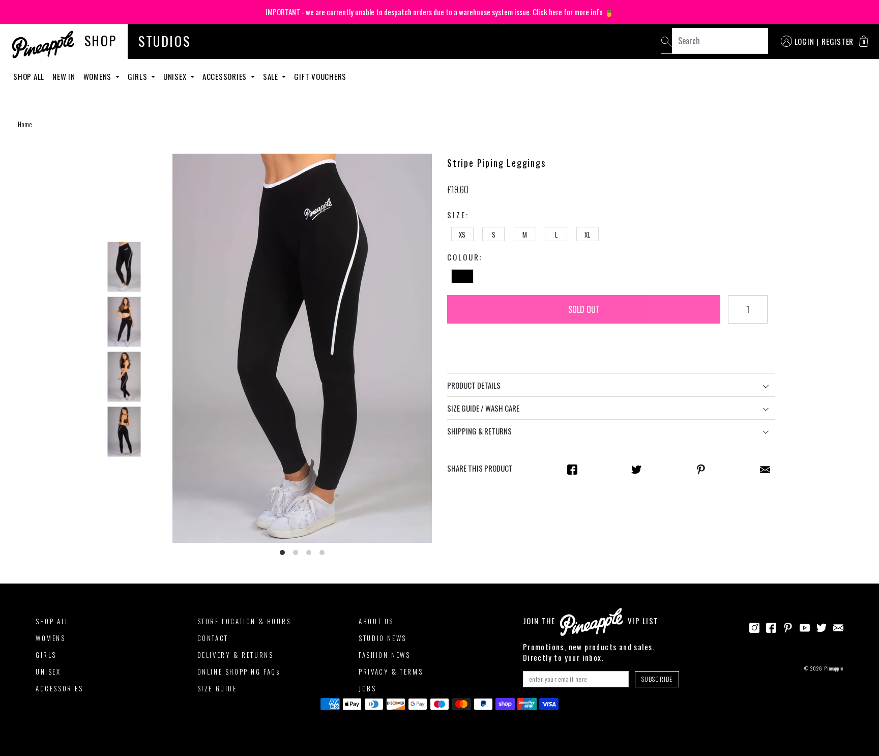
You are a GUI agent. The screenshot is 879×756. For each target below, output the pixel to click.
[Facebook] (771, 626)
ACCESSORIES (59, 688)
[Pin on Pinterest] (701, 468)
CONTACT (212, 638)
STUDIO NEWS (382, 638)
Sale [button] (271, 76)
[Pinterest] (788, 626)
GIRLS (46, 655)
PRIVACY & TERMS (391, 671)
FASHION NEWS (384, 655)
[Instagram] (754, 626)
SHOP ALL (52, 621)
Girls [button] (139, 76)
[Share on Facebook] (572, 468)
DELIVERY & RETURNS (235, 655)
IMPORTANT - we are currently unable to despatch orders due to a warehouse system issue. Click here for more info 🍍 (440, 11)
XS (462, 234)
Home (25, 124)
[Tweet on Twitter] (636, 468)
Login (804, 41)
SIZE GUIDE (217, 688)
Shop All (28, 76)
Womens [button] (98, 76)
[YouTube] (805, 626)
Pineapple (833, 668)
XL (587, 234)
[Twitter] (821, 626)
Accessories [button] (225, 76)
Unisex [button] (175, 76)
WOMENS (51, 638)
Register (838, 41)
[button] (863, 41)
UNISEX (48, 671)
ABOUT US (376, 621)
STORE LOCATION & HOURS (244, 621)
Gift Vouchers (320, 76)
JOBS (367, 688)
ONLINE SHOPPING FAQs (238, 671)
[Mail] (765, 468)
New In (63, 76)
